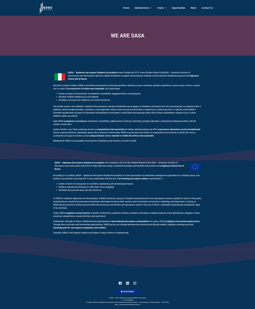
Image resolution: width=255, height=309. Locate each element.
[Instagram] (134, 283)
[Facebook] (120, 283)
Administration (142, 8)
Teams (160, 8)
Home (126, 8)
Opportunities (178, 8)
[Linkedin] (127, 283)
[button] (127, 291)
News (193, 8)
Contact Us (207, 8)
